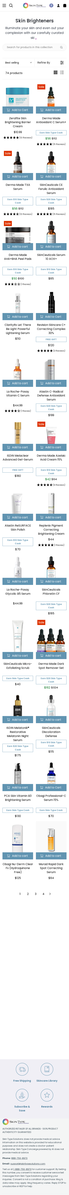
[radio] (55, 73)
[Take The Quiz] (50, 5)
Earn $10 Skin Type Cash (17, 201)
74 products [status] (13, 73)
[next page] (50, 893)
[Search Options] (63, 47)
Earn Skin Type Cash (51, 132)
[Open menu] (3, 5)
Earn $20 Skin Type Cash (51, 201)
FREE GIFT (51, 339)
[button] (18, 62)
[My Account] (57, 5)
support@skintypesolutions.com (27, 1163)
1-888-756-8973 (22, 1169)
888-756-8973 (19, 1158)
